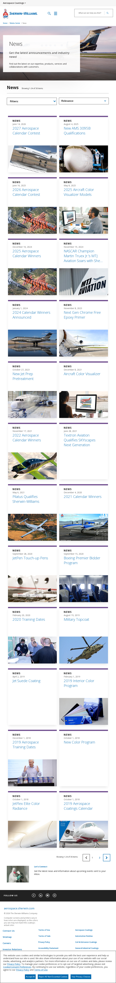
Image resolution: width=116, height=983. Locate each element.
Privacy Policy (44, 942)
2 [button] (99, 857)
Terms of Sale (44, 936)
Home (5, 23)
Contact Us (8, 930)
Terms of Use (44, 930)
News (24, 23)
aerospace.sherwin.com (19, 908)
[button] (106, 857)
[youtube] (47, 895)
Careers (7, 943)
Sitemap (7, 937)
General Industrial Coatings (87, 948)
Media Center (15, 23)
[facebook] (33, 895)
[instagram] (54, 895)
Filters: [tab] (14, 101)
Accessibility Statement (48, 948)
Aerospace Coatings (84, 930)
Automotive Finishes (84, 936)
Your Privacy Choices (80, 977)
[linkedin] (40, 895)
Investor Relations (12, 949)
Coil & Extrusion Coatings (86, 942)
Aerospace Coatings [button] (13, 3)
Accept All (30, 977)
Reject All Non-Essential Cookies (53, 977)
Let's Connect (40, 866)
